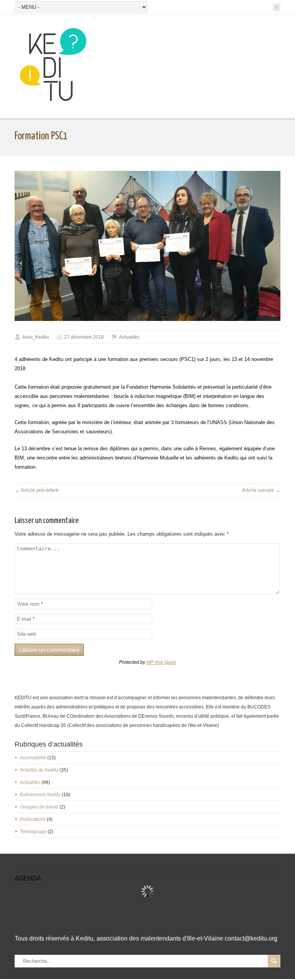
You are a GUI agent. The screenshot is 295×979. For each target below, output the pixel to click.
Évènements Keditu (40, 794)
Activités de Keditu (39, 770)
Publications (33, 819)
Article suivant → (261, 490)
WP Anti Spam (161, 662)
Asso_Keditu (35, 337)
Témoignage (33, 831)
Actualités (129, 337)
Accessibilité (33, 757)
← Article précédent (36, 490)
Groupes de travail (39, 807)
